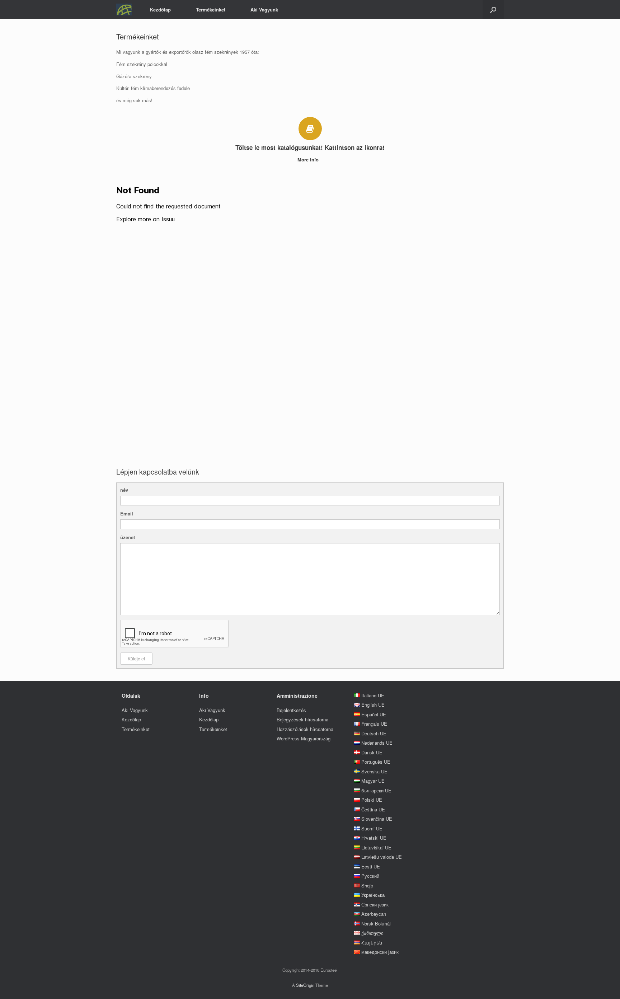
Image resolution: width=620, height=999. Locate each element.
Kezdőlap (160, 9)
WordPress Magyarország (303, 738)
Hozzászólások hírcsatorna (305, 729)
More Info (308, 159)
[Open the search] (493, 9)
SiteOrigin (305, 985)
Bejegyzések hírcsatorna (302, 719)
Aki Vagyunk (264, 9)
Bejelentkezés (291, 710)
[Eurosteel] (124, 9)
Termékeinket (210, 9)
